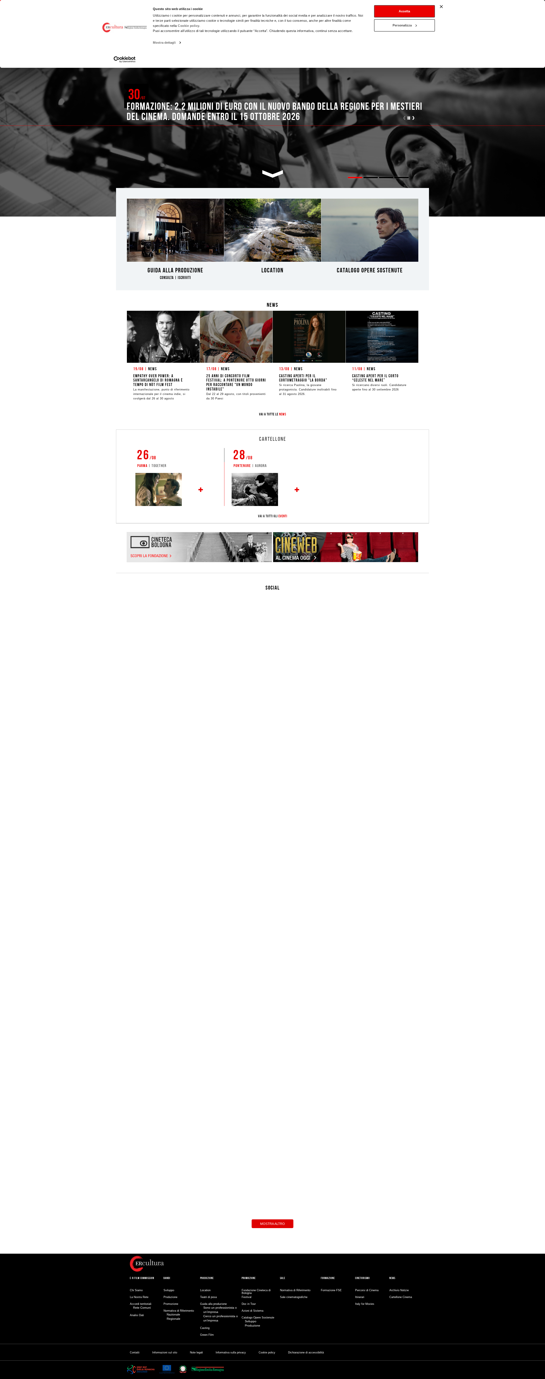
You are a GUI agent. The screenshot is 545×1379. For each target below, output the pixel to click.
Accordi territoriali (140, 1303)
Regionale (173, 1318)
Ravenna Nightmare (148, 1241)
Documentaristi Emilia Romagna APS (399, 1110)
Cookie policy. (189, 25)
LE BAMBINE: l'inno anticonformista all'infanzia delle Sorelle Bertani (266, 1049)
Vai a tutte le (272, 414)
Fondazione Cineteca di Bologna (256, 1292)
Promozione (171, 1303)
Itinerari (359, 1297)
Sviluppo (169, 1290)
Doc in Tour (204, 1204)
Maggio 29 (162, 1244)
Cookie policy (267, 1352)
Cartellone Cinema (400, 1297)
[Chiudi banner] (441, 6)
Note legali (196, 1352)
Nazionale (173, 1314)
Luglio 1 (403, 1114)
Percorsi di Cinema (367, 1290)
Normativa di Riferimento (179, 1310)
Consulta (167, 277)
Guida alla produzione (213, 1303)
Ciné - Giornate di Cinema (332, 1138)
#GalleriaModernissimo (324, 856)
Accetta (404, 11)
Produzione (170, 1297)
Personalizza (402, 25)
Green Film (207, 1334)
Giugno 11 (281, 1147)
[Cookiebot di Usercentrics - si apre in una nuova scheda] (124, 59)
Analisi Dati (137, 1315)
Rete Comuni (142, 1307)
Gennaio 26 (222, 1208)
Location (205, 1290)
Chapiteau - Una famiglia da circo (144, 825)
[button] (409, 118)
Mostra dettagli (164, 42)
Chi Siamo (136, 1290)
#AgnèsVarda (318, 881)
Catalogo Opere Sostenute (258, 1317)
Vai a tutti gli (272, 516)
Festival (246, 1297)
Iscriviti (184, 277)
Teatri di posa (208, 1297)
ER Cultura (265, 1143)
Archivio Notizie (399, 1290)
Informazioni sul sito (164, 1352)
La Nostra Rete (139, 1297)
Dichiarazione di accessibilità (306, 1352)
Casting (204, 1328)
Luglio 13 (343, 1142)
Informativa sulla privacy (231, 1352)
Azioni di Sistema (252, 1310)
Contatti (134, 1352)
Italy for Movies (364, 1303)
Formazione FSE (331, 1290)
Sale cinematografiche (293, 1297)
